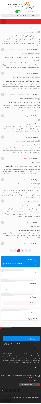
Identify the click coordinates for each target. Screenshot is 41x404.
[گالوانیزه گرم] (29, 183)
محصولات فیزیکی (32, 319)
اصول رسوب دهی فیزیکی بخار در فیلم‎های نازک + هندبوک (24, 102)
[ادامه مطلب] (2, 49)
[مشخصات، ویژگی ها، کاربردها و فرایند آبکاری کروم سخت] (29, 32)
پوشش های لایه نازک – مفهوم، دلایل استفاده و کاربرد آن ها (23, 209)
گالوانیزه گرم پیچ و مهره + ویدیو (31, 145)
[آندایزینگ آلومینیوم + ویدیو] (33, 119)
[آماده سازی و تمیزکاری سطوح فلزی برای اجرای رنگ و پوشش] (36, 162)
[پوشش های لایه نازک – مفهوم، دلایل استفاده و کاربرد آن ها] (29, 205)
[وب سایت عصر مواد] (20, 5)
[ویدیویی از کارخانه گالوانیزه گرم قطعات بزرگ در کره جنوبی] (26, 77)
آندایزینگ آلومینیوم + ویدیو (32, 123)
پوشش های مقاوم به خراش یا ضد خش (29, 230)
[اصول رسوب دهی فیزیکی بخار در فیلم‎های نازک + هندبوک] (30, 98)
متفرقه (35, 317)
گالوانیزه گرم (36, 187)
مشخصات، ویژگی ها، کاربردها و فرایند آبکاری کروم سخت (24, 36)
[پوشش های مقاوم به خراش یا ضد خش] (35, 226)
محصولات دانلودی (32, 318)
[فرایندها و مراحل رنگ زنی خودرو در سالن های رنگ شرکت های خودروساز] (31, 53)
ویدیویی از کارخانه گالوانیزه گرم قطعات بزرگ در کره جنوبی (23, 81)
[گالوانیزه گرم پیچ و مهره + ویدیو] (28, 141)
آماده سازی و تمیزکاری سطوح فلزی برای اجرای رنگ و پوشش (22, 166)
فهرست (34, 21)
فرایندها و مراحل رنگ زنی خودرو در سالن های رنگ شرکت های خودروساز (22, 58)
